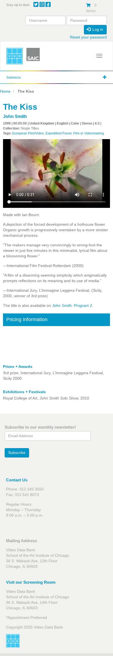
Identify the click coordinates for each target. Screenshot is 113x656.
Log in (97, 29)
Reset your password (88, 37)
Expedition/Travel (59, 133)
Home (5, 91)
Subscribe (17, 452)
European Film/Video (28, 133)
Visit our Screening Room (30, 582)
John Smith (15, 116)
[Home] (14, 56)
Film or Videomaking (88, 133)
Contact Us (16, 480)
